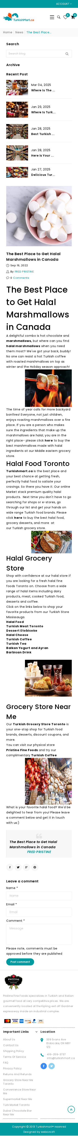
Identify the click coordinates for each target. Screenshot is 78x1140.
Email (11, 904)
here (49, 440)
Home (7, 32)
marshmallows (18, 341)
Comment (15, 921)
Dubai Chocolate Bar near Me (17, 1112)
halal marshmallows (23, 346)
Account (63, 4)
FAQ (5, 1062)
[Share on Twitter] (18, 867)
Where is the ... (43, 90)
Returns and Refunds (17, 1074)
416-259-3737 (56, 1054)
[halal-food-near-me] (51, 542)
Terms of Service (14, 1057)
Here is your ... (42, 155)
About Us (9, 1039)
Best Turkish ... (42, 134)
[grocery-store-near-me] (48, 781)
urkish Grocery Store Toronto (40, 724)
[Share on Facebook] (10, 867)
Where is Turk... (43, 112)
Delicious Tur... (43, 175)
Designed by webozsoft (39, 1132)
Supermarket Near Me (17, 1099)
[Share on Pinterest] (34, 867)
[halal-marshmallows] (48, 388)
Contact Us (11, 1045)
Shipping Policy (13, 1051)
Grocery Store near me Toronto (18, 1082)
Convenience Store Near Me (19, 1091)
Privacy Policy (12, 1068)
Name (12, 888)
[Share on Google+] (26, 867)
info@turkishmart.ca (61, 1058)
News (19, 32)
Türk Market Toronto (16, 1105)
